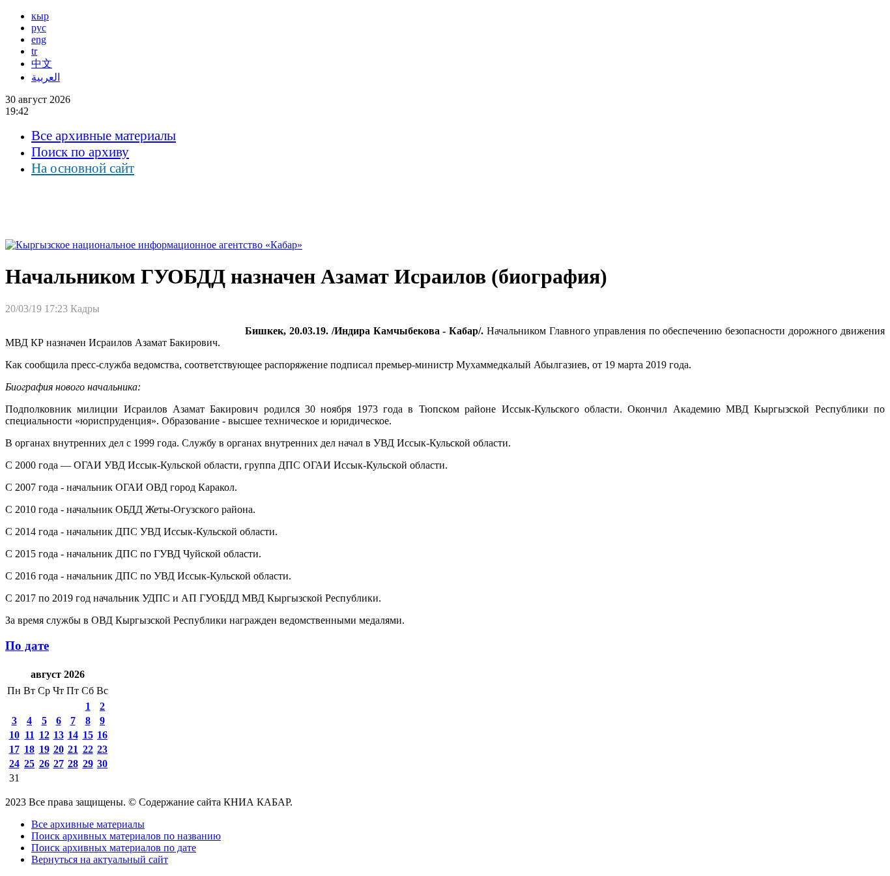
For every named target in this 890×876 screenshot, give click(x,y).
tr (34, 51)
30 (102, 763)
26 (44, 763)
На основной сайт (82, 168)
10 (14, 734)
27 (58, 763)
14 (73, 734)
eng (38, 39)
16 (102, 734)
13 (58, 734)
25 (29, 763)
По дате (27, 645)
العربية (45, 77)
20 (58, 749)
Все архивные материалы (103, 135)
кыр (40, 16)
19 (44, 749)
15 (88, 734)
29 (88, 763)
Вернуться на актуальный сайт (99, 859)
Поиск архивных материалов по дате (113, 847)
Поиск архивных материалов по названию (126, 835)
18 (29, 749)
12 (44, 734)
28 (73, 763)
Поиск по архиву (80, 152)
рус (38, 27)
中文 (41, 63)
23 (102, 749)
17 (14, 749)
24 (14, 763)
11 (30, 734)
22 (88, 749)
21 (73, 749)
